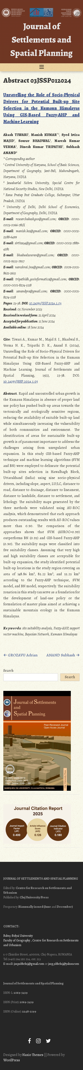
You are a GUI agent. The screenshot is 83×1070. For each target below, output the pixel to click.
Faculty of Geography (16, 940)
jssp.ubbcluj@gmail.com (29, 964)
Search (8, 670)
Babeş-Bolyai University (18, 936)
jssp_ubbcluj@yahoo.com (63, 964)
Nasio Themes (33, 1054)
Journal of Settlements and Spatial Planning (41, 39)
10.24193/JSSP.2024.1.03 (45, 303)
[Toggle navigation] (41, 67)
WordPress (11, 1060)
